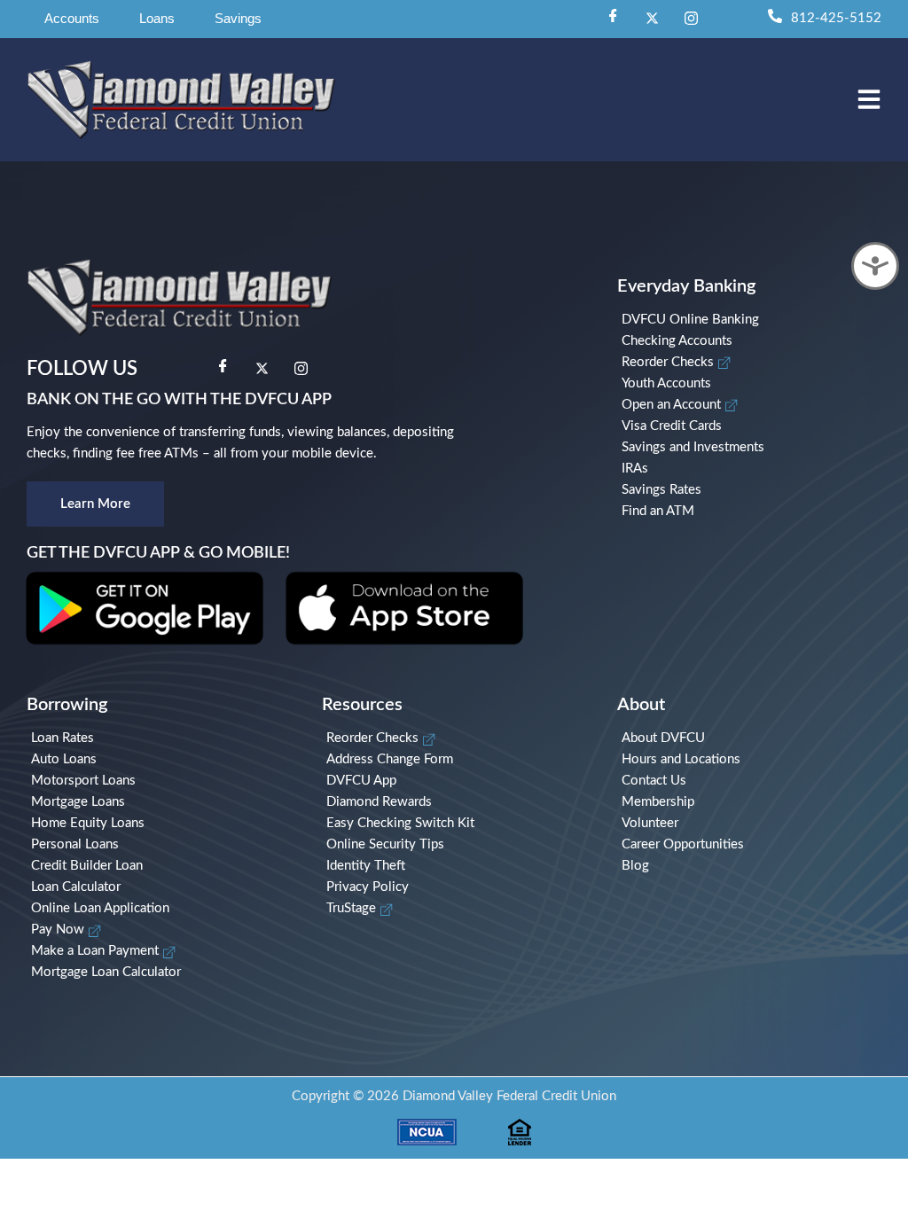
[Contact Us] (751, 781)
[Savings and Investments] (756, 447)
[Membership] (751, 802)
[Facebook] (612, 18)
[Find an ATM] (756, 511)
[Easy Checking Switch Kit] (456, 823)
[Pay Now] (161, 930)
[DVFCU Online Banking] (756, 320)
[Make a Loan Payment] (161, 951)
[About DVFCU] (751, 738)
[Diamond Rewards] (456, 802)
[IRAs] (756, 469)
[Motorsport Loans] (161, 781)
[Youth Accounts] (756, 384)
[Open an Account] (756, 405)
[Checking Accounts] (756, 341)
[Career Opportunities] (751, 845)
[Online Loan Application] (161, 908)
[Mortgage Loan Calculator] (161, 972)
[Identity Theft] (456, 866)
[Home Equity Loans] (161, 823)
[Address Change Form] (456, 759)
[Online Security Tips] (456, 845)
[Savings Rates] (756, 490)
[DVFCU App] (456, 781)
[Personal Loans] (161, 845)
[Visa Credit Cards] (756, 426)
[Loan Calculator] (161, 887)
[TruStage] (456, 908)
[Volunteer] (751, 823)
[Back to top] (868, 1045)
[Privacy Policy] (456, 887)
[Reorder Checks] (756, 362)
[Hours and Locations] (751, 759)
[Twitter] (651, 18)
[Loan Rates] (161, 738)
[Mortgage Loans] (161, 802)
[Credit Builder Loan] (161, 866)
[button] (72, 19)
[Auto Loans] (161, 759)
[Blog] (751, 866)
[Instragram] (690, 18)
